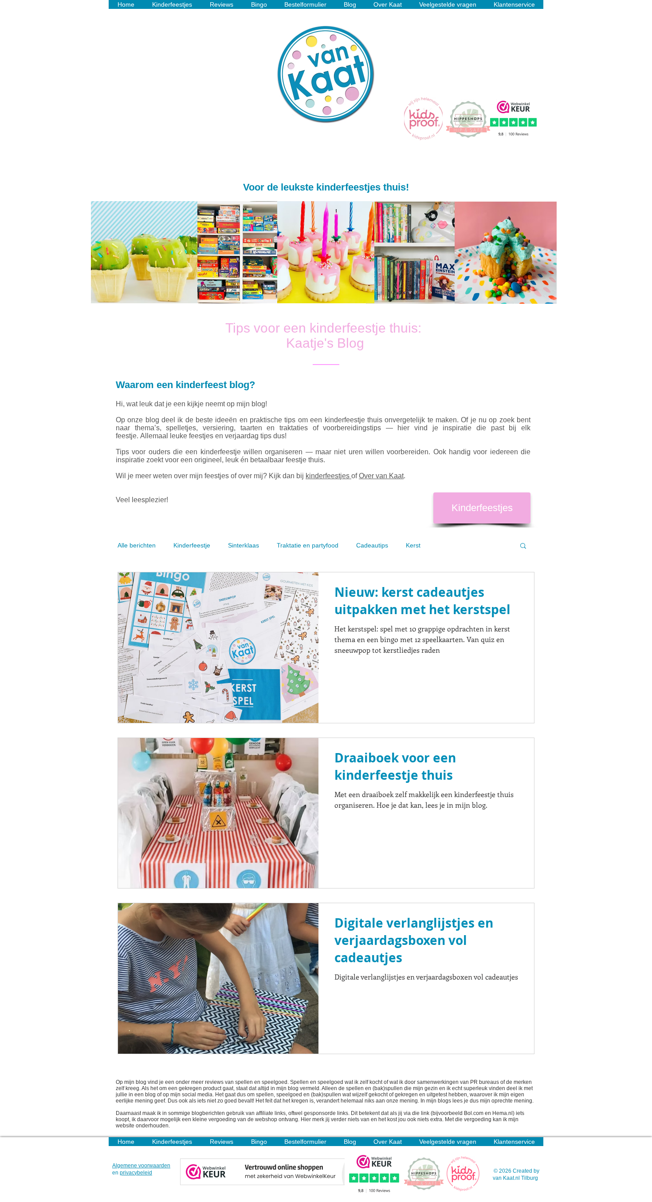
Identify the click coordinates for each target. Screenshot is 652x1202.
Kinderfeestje (191, 545)
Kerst (413, 545)
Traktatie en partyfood (307, 545)
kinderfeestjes (328, 476)
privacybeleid (136, 1173)
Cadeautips (372, 545)
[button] (523, 546)
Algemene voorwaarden (141, 1165)
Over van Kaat (381, 476)
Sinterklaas (243, 545)
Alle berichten (137, 545)
